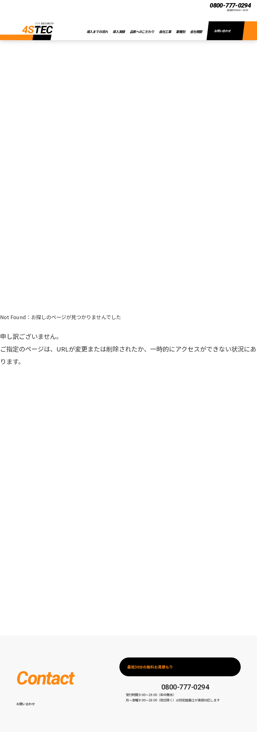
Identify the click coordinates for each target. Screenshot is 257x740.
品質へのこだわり (142, 31)
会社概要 (196, 31)
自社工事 (165, 31)
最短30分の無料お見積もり (150, 666)
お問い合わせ (222, 31)
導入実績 (119, 31)
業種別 (180, 31)
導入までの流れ (97, 31)
